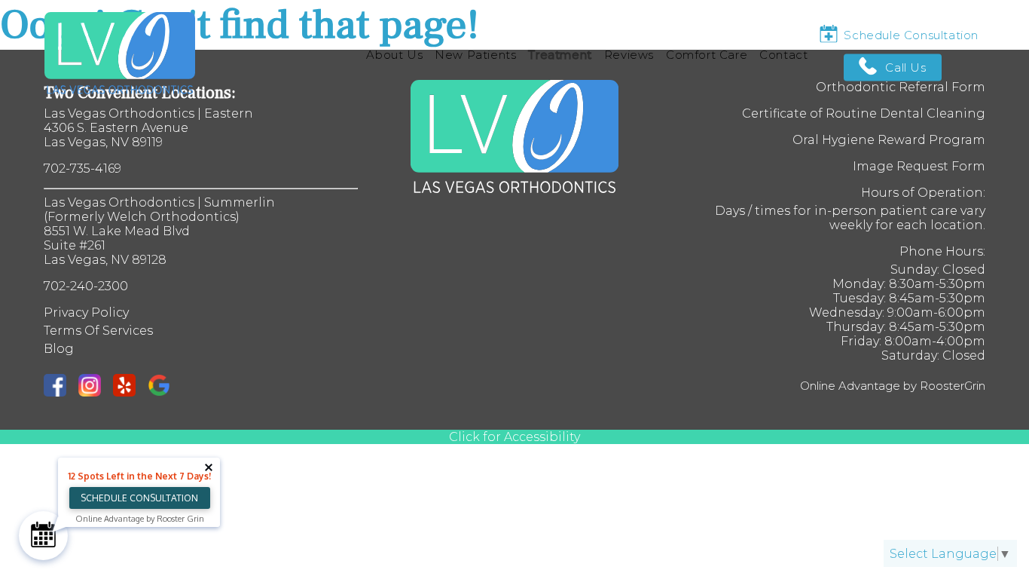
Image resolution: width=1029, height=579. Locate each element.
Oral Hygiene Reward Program (888, 140)
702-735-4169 (82, 168)
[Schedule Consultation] (43, 535)
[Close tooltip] (208, 467)
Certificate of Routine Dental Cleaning (863, 113)
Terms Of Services (98, 330)
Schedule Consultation (139, 498)
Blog (59, 349)
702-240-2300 (86, 286)
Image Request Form (919, 166)
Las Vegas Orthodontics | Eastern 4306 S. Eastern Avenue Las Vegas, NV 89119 (148, 127)
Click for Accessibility (514, 437)
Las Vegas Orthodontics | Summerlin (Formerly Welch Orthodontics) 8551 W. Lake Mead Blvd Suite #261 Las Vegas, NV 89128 (159, 231)
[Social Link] (61, 387)
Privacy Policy (86, 312)
